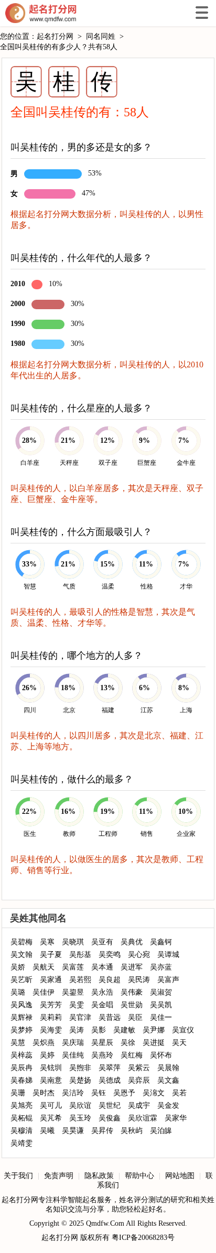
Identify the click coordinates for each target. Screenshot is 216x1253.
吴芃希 (51, 1118)
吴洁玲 (73, 1093)
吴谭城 (168, 954)
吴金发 (168, 1105)
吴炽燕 (44, 1043)
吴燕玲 (102, 1055)
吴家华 (176, 1118)
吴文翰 (21, 954)
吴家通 (51, 980)
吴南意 (51, 1080)
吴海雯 (51, 1030)
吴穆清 (21, 1131)
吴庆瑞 (73, 1043)
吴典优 (132, 942)
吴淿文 (154, 1093)
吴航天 (44, 967)
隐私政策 (99, 1176)
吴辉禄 (21, 1017)
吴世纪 (110, 1105)
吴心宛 (139, 954)
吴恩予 (124, 1093)
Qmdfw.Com (105, 1223)
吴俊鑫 (110, 1118)
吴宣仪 (183, 1030)
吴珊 (17, 1093)
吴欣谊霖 (142, 1118)
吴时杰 (44, 1093)
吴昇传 (102, 1131)
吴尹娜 (154, 1030)
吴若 (179, 1093)
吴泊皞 (161, 1131)
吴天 (179, 1043)
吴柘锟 (21, 1118)
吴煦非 (80, 1068)
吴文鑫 (168, 1080)
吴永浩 (102, 992)
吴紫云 (139, 1068)
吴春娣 (21, 1080)
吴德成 (110, 1080)
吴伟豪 (132, 992)
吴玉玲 (80, 1118)
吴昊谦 (73, 1131)
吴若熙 (80, 980)
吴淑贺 (161, 992)
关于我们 (18, 1176)
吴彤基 (80, 954)
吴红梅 (132, 1055)
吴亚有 (102, 942)
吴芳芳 (51, 1005)
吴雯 (76, 1005)
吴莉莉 (51, 1017)
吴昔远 (110, 1017)
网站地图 (180, 1176)
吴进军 (132, 967)
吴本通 (102, 967)
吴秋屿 (132, 1131)
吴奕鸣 (110, 954)
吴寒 (47, 942)
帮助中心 (139, 1176)
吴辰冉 (21, 1068)
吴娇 (17, 967)
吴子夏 (51, 954)
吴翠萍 (110, 1068)
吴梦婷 (21, 1030)
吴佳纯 (73, 1055)
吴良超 (110, 980)
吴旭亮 (21, 1105)
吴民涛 (139, 980)
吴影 (98, 1030)
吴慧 (17, 1043)
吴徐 (128, 1043)
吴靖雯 (21, 1143)
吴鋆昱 (73, 992)
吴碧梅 (21, 942)
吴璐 (17, 992)
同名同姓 (100, 36)
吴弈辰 (139, 1080)
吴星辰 (102, 1043)
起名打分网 (41, 13)
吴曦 (47, 1131)
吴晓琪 (73, 942)
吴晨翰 (168, 1068)
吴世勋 (132, 1005)
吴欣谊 (80, 1105)
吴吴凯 (161, 1005)
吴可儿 (51, 1105)
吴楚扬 (80, 1080)
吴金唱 (102, 1005)
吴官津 (80, 1017)
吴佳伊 (44, 992)
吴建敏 (124, 1030)
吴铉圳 (51, 1068)
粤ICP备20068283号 (143, 1237)
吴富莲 (73, 967)
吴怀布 (161, 1055)
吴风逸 (21, 1005)
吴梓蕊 (21, 1055)
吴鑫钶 (161, 942)
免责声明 (58, 1176)
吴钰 (98, 1093)
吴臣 (135, 1017)
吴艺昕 (21, 980)
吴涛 (76, 1030)
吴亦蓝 (161, 967)
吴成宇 (139, 1105)
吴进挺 (154, 1043)
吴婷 (47, 1055)
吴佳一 (161, 1017)
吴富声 (168, 980)
